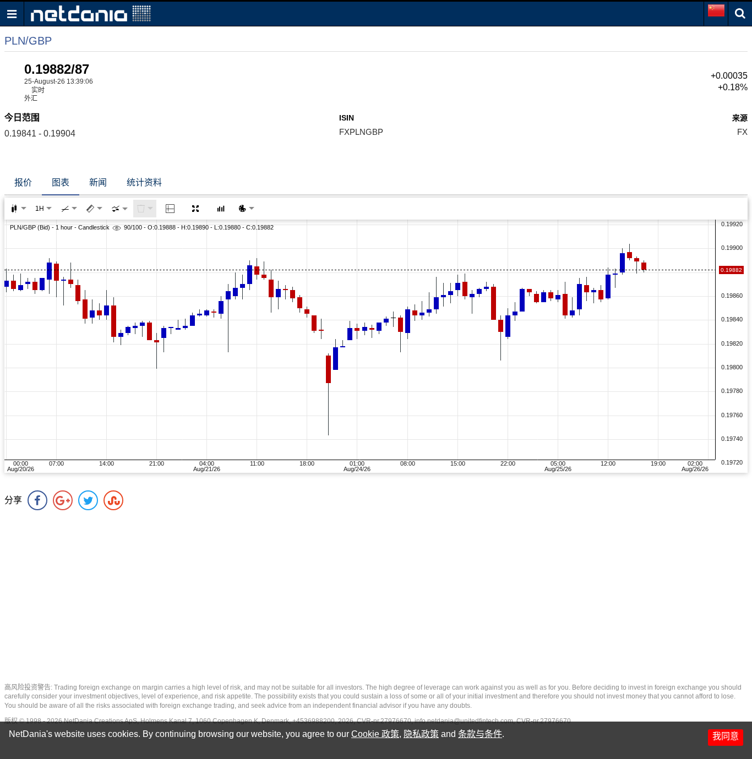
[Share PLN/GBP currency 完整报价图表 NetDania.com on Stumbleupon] (113, 500)
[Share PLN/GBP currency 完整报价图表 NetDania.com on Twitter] (88, 500)
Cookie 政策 (375, 734)
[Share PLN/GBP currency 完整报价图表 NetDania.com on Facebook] (37, 500)
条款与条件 (480, 734)
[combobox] (119, 208)
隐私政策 (421, 734)
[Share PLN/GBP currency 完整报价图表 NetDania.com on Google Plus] (63, 500)
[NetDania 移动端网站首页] (91, 13)
